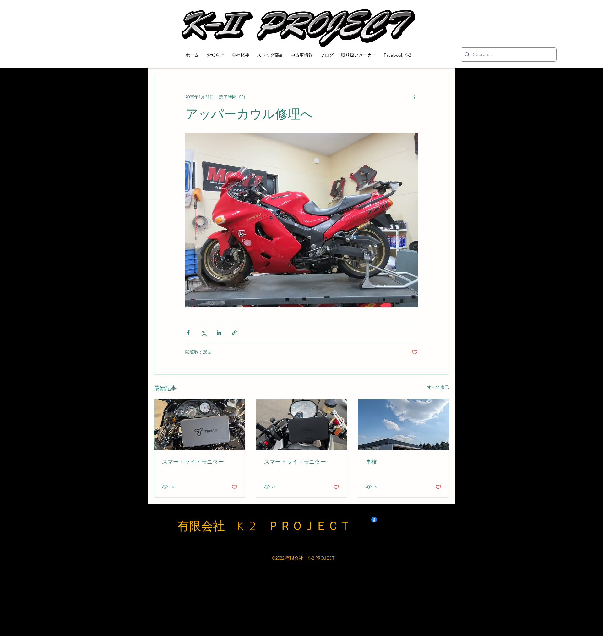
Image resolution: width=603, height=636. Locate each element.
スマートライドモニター (193, 462)
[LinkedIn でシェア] (219, 333)
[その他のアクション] (414, 97)
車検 (371, 462)
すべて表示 (438, 387)
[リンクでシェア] (234, 333)
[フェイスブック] (374, 519)
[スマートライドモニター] (199, 424)
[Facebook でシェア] (188, 333)
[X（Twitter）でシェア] (204, 333)
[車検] (403, 424)
